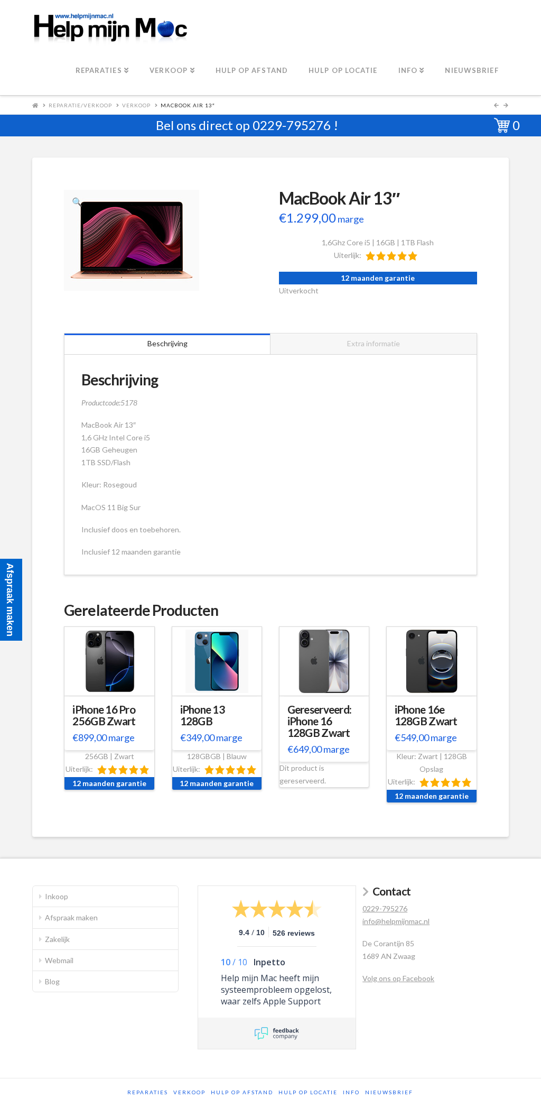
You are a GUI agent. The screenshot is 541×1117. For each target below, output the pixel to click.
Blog (52, 981)
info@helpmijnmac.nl (396, 921)
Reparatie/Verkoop (80, 105)
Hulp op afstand (242, 1092)
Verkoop (136, 105)
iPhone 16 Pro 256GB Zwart (103, 715)
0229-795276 (292, 125)
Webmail (59, 960)
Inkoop (56, 896)
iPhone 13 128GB (202, 715)
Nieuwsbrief (389, 1092)
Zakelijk (57, 939)
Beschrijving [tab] (167, 343)
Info (351, 1092)
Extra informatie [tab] (373, 343)
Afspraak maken (71, 917)
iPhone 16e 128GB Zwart (426, 715)
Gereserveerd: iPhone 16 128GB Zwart (319, 721)
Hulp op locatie (308, 1092)
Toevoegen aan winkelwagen (111, 691)
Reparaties (147, 1092)
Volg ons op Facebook (398, 978)
